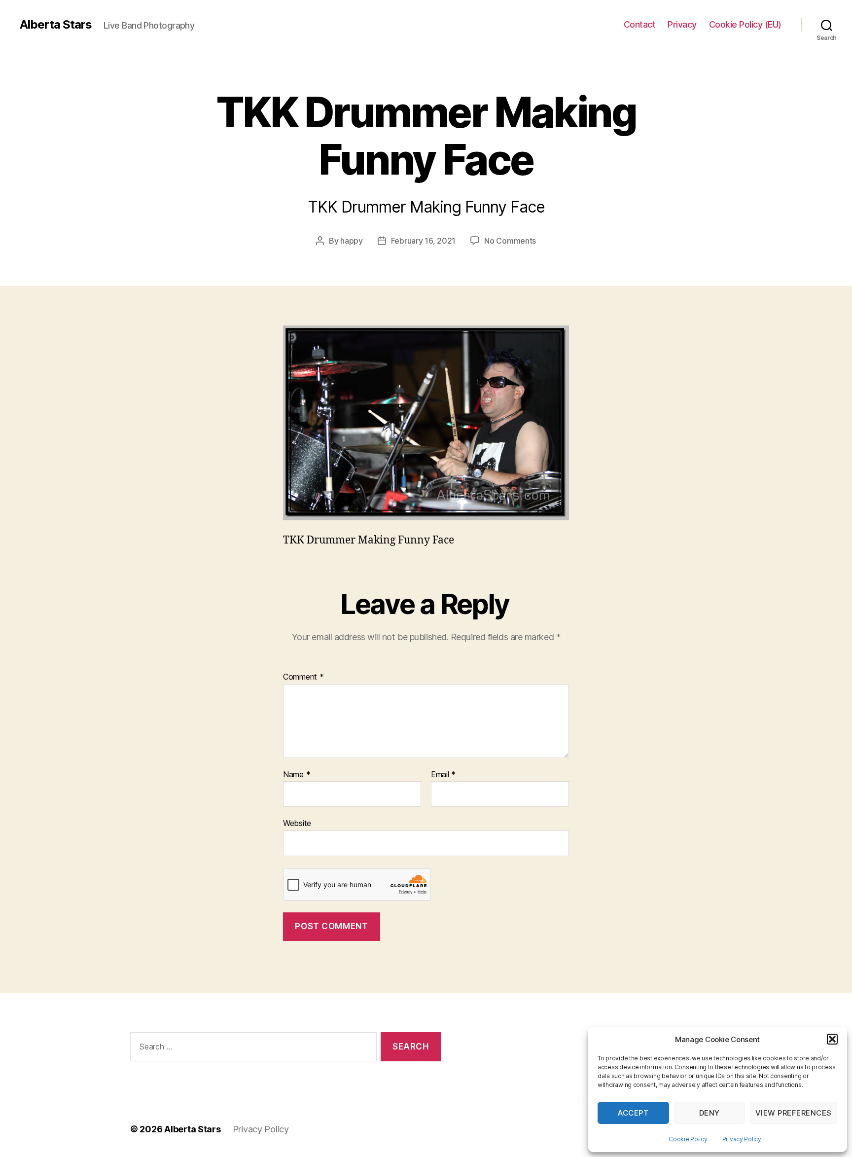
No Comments (510, 241)
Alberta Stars (56, 25)
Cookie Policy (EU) (745, 24)
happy (351, 241)
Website (297, 823)
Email (443, 774)
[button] (832, 1039)
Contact (640, 24)
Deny (709, 1113)
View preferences (793, 1113)
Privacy (682, 24)
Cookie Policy (688, 1139)
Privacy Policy (741, 1139)
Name (296, 774)
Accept (633, 1113)
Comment (303, 677)
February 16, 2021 (423, 241)
